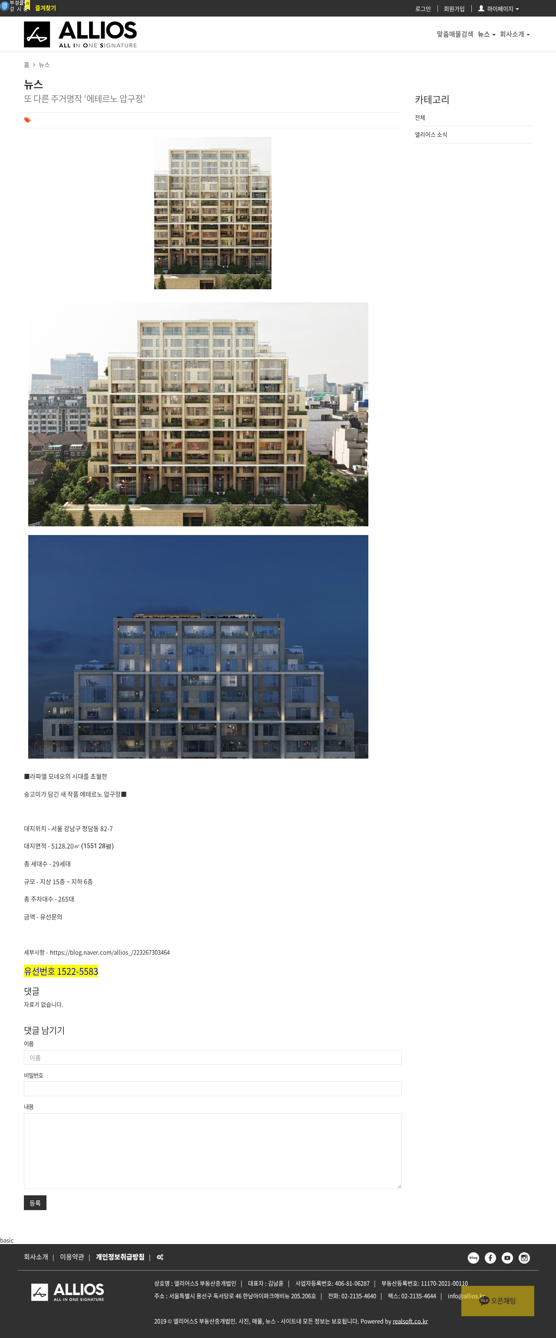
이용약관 (72, 1256)
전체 (420, 117)
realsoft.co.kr (410, 1321)
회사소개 (512, 34)
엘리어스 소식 (431, 134)
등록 (35, 1202)
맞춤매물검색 (455, 34)
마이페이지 (500, 8)
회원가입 (454, 8)
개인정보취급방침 (120, 1256)
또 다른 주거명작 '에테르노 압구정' (85, 98)
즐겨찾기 (45, 7)
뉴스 (484, 34)
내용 (28, 1107)
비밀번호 (33, 1075)
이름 (28, 1043)
